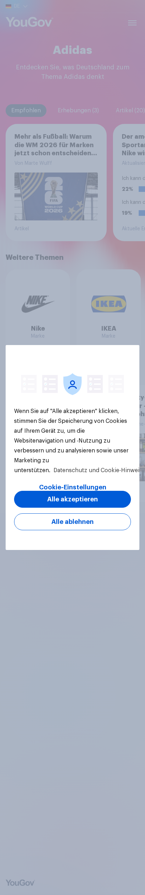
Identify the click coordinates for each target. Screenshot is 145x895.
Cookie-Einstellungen (72, 487)
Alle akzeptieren (72, 499)
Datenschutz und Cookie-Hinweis (97, 470)
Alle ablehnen (72, 522)
